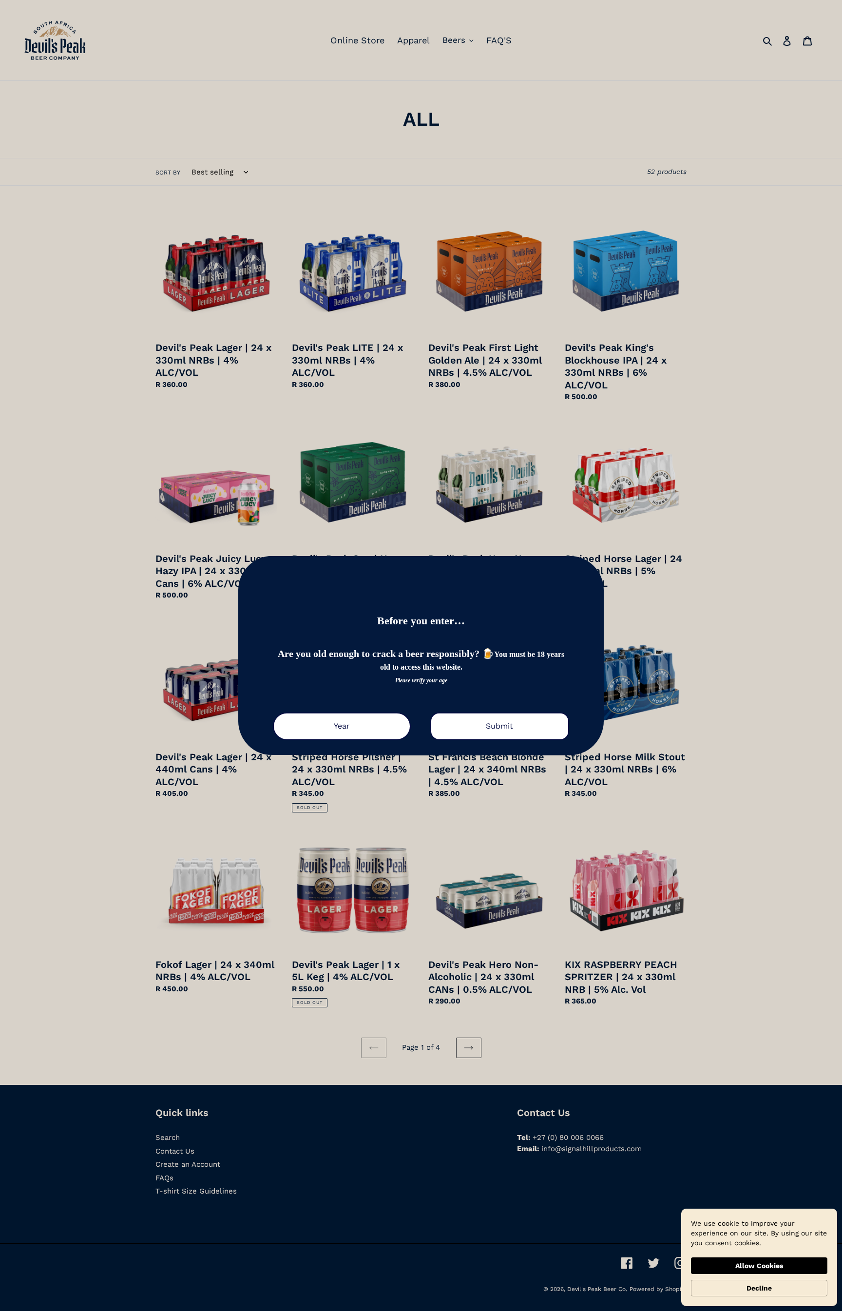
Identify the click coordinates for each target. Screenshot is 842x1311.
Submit (499, 726)
